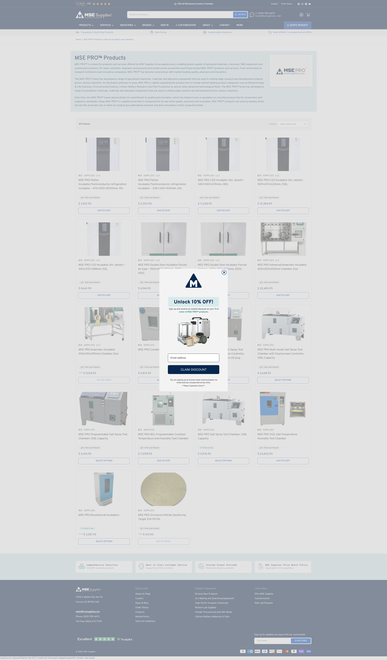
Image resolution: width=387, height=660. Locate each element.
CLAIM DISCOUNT (194, 369)
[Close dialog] (224, 272)
